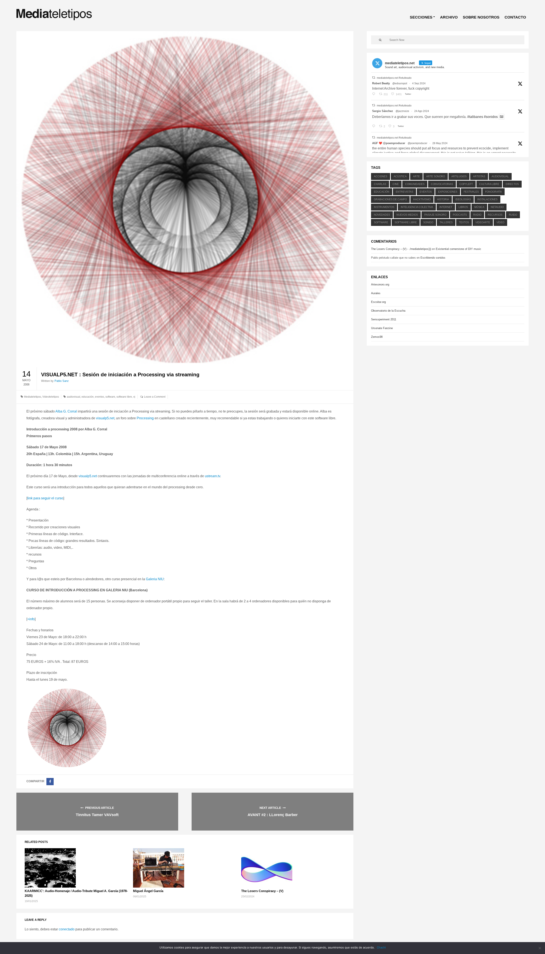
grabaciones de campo (390, 199)
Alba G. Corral (66, 411)
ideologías (463, 199)
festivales (471, 191)
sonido (428, 222)
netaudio (497, 207)
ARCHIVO (449, 17)
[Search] (380, 39)
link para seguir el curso (45, 498)
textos (464, 222)
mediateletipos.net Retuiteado (394, 77)
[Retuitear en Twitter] (373, 77)
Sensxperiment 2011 (383, 319)
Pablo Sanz (61, 380)
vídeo (500, 222)
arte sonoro (435, 176)
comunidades (415, 184)
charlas (380, 184)
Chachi (381, 947)
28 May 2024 (439, 143)
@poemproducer (417, 143)
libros (463, 207)
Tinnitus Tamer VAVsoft (97, 815)
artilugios (459, 176)
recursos (495, 214)
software (110, 396)
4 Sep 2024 (419, 83)
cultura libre (489, 184)
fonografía (493, 191)
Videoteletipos (50, 396)
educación (88, 396)
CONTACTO (515, 17)
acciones (380, 176)
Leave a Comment (154, 396)
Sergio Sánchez (382, 111)
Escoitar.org (378, 302)
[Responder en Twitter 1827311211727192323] (374, 126)
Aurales (375, 293)
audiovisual (73, 396)
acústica (400, 176)
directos (512, 184)
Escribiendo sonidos (432, 257)
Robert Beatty (381, 83)
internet (445, 207)
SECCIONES (421, 17)
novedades (382, 214)
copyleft (466, 184)
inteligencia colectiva (417, 207)
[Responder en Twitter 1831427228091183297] (374, 94)
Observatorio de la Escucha (388, 310)
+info (31, 619)
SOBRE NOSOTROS (481, 17)
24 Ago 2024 (421, 111)
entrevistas (404, 191)
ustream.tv (212, 476)
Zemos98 (377, 336)
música (479, 207)
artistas (479, 176)
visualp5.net (105, 418)
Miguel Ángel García (148, 891)
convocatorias (442, 184)
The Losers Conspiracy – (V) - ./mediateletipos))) (401, 249)
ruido (513, 214)
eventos (99, 396)
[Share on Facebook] (50, 781)
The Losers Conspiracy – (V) (262, 891)
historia (443, 199)
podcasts (460, 214)
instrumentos (384, 207)
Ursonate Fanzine (382, 328)
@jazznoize (402, 111)
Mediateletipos (32, 396)
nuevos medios (407, 214)
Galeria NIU (155, 579)
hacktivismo (422, 199)
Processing (145, 418)
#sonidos (491, 117)
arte (416, 176)
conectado (67, 929)
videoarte (482, 222)
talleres (446, 222)
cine (396, 184)
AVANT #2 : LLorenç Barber (273, 815)
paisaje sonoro (435, 214)
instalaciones (487, 199)
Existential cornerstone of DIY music (458, 249)
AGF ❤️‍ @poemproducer (388, 143)
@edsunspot (399, 83)
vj (134, 396)
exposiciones (447, 191)
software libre (124, 396)
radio (477, 214)
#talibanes (475, 117)
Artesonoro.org (380, 284)
